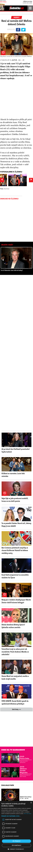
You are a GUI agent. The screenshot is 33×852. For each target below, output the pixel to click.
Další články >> (16, 709)
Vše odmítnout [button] (16, 845)
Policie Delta (24, 757)
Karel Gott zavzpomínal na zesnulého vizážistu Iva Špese (15, 576)
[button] (16, 816)
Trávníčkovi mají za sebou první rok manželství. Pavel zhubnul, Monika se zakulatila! (15, 652)
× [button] (31, 802)
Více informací (27, 813)
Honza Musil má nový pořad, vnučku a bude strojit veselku (15, 677)
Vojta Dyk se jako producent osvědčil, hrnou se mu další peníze (15, 500)
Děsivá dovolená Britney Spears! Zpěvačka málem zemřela (13, 626)
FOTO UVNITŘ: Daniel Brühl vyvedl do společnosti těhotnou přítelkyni (15, 702)
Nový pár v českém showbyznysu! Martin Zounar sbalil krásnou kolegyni (16, 601)
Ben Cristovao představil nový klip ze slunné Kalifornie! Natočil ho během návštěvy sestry (15, 550)
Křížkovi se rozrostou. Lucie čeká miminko (13, 475)
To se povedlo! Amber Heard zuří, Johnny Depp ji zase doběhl (16, 524)
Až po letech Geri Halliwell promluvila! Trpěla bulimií (16, 450)
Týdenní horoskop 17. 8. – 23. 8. (25, 797)
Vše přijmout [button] (16, 841)
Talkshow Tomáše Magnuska (23, 769)
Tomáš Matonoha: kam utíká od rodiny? (12, 270)
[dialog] (16, 826)
